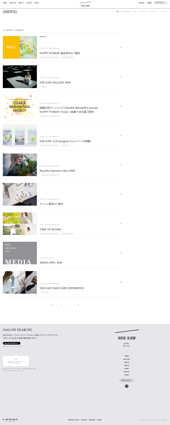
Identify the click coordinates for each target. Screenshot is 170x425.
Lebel (5, 421)
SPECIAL (142, 3)
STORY (36, 3)
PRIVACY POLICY (74, 420)
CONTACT (84, 420)
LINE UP (29, 3)
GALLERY (13, 3)
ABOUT (21, 3)
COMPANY (92, 420)
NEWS (149, 3)
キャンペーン (65, 145)
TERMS (99, 420)
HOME (5, 3)
